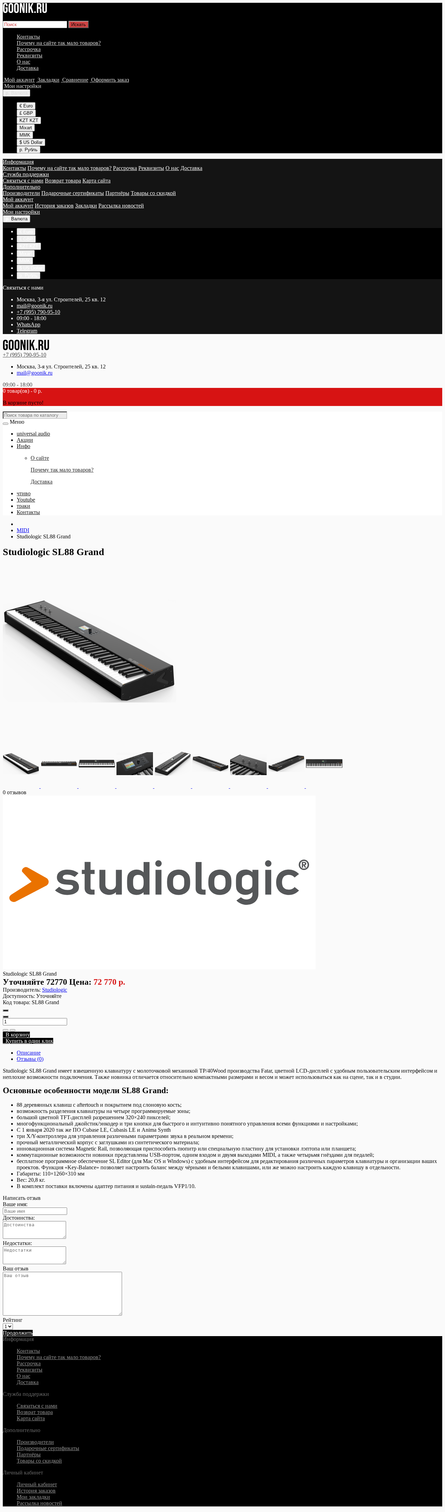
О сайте (40, 458)
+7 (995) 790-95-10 (38, 312)
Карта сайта (96, 181)
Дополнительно (21, 187)
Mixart (25, 127)
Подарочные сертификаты (72, 193)
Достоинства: (19, 1218)
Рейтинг (13, 1320)
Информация (18, 162)
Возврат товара (63, 181)
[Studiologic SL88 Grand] (90, 736)
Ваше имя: (15, 1204)
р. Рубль (28, 149)
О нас (23, 62)
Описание (29, 1053)
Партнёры (117, 193)
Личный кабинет (37, 1484)
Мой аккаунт (18, 199)
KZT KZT (28, 120)
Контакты (28, 37)
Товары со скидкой (153, 193)
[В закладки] (5, 1030)
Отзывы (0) (30, 1059)
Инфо (23, 446)
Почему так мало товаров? (62, 470)
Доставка (28, 68)
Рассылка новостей (121, 206)
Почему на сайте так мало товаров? (59, 43)
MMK (24, 135)
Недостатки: (17, 1243)
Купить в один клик (28, 1041)
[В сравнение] (12, 1030)
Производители (21, 193)
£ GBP (26, 113)
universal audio (33, 434)
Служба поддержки (26, 174)
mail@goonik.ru (34, 306)
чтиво (24, 493)
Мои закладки (33, 1497)
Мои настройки (21, 212)
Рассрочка (29, 49)
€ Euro (26, 105)
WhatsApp (28, 324)
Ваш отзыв (16, 1268)
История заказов (54, 206)
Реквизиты (29, 55)
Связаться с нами (23, 181)
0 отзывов (14, 792)
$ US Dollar (30, 142)
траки (23, 506)
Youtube (26, 500)
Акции (25, 440)
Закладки (86, 206)
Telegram (27, 331)
